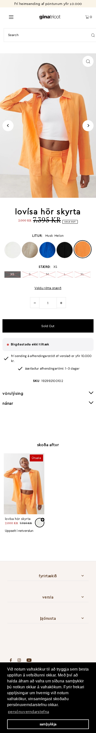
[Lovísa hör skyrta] (24, 484)
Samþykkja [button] (48, 724)
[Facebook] (11, 660)
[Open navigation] (19, 16)
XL (82, 274)
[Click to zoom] (88, 61)
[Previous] (8, 125)
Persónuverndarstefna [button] (28, 711)
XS (12, 274)
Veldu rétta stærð (47, 288)
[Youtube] (29, 660)
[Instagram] (19, 660)
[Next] (88, 125)
